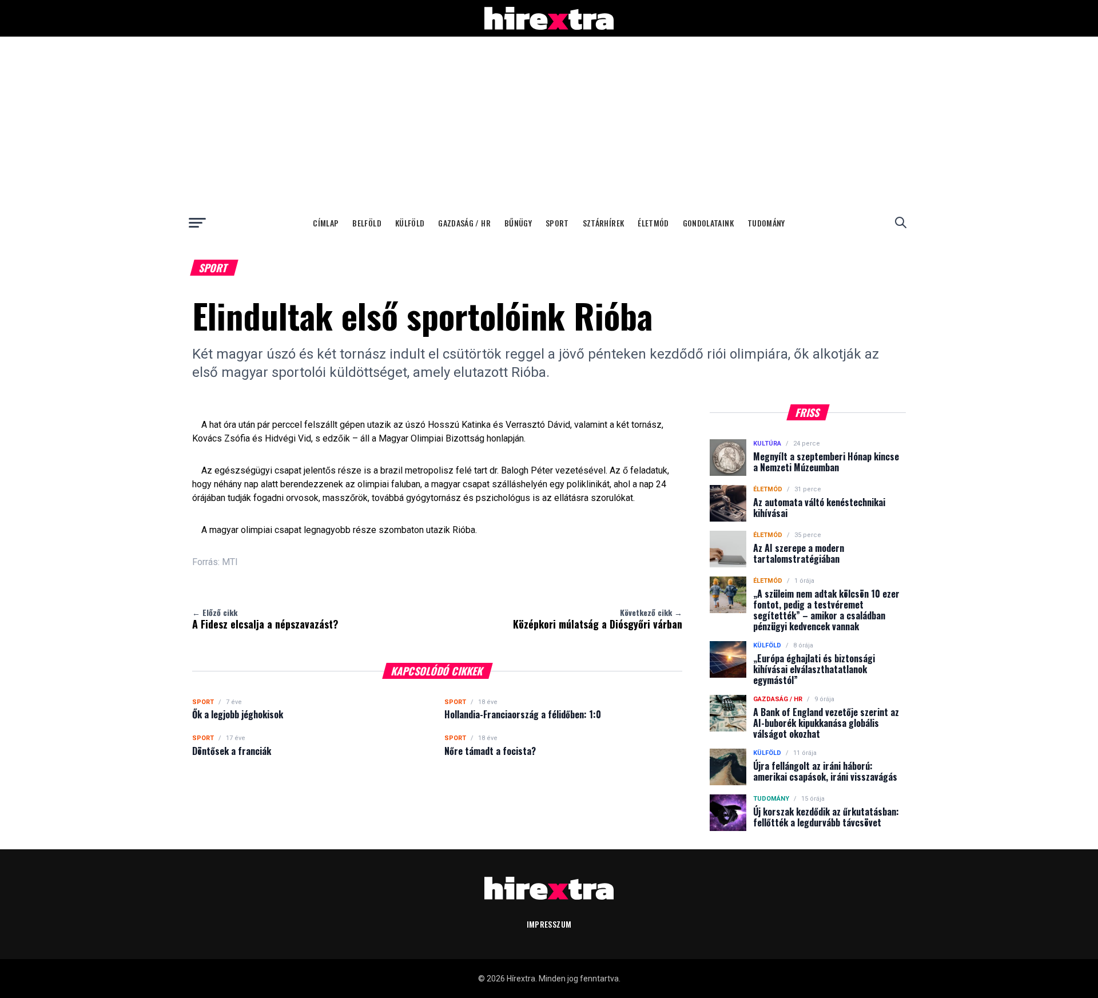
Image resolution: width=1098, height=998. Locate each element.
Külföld (409, 223)
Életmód (653, 223)
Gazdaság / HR (464, 223)
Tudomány (766, 223)
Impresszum (549, 924)
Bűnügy (518, 223)
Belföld (366, 223)
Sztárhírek (603, 223)
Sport (557, 223)
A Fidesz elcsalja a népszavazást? (265, 618)
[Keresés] (900, 222)
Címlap (326, 223)
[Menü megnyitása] (197, 222)
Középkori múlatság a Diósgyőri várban (597, 618)
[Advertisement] (549, 122)
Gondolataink (708, 223)
